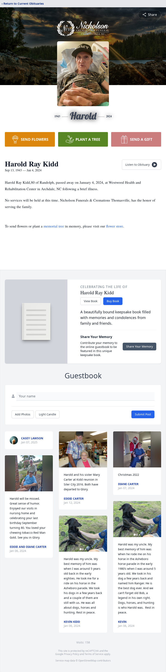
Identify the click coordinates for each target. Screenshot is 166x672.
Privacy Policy (71, 654)
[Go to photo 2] (83, 549)
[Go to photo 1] (81, 549)
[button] (28, 473)
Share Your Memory (139, 346)
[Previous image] (63, 533)
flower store (114, 226)
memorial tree (54, 226)
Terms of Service (94, 654)
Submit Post (143, 414)
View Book (90, 301)
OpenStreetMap (87, 660)
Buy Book (113, 301)
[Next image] (103, 533)
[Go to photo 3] (85, 549)
